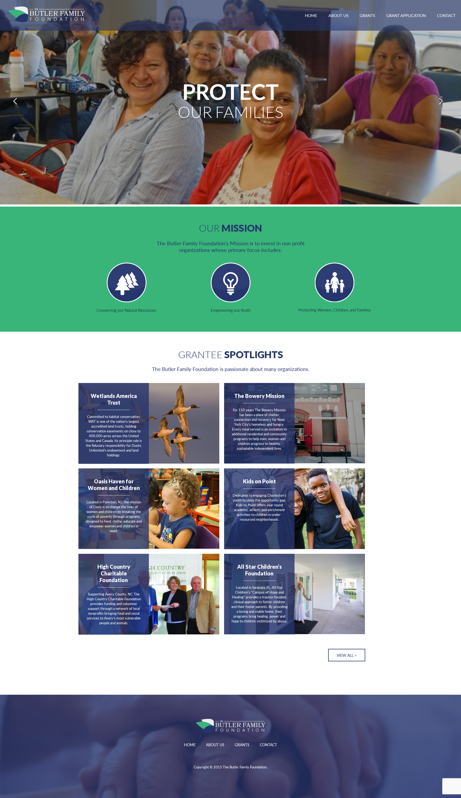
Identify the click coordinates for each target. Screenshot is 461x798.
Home (311, 15)
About (338, 15)
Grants (367, 15)
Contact (446, 15)
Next (443, 102)
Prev (17, 102)
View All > (347, 655)
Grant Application (406, 15)
